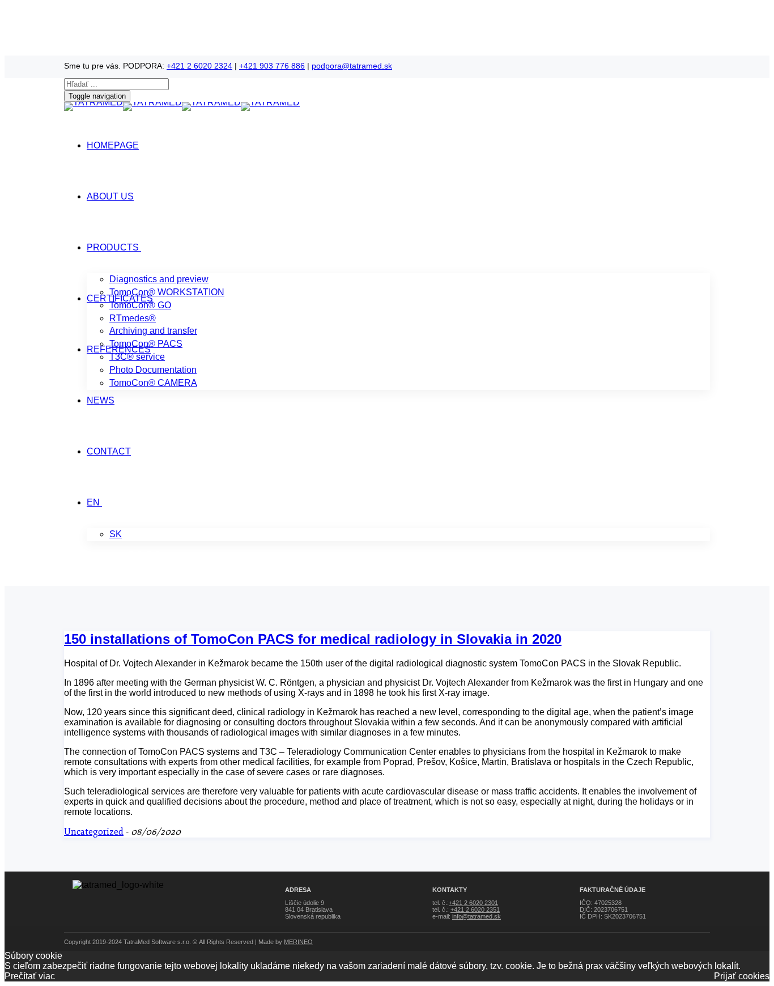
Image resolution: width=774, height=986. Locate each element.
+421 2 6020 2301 (473, 902)
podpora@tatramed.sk (352, 65)
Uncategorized (94, 832)
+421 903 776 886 (272, 65)
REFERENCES (119, 349)
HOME (81, 580)
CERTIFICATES (120, 298)
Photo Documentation (153, 370)
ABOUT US (110, 196)
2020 (123, 580)
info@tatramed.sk (476, 916)
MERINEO (298, 941)
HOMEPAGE (113, 145)
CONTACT (109, 451)
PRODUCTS (113, 247)
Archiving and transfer (153, 330)
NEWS (100, 400)
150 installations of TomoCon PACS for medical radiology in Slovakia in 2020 (313, 639)
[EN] (101, 502)
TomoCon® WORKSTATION (166, 292)
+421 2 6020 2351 (475, 909)
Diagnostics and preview (159, 279)
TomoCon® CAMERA (153, 383)
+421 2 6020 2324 (199, 65)
